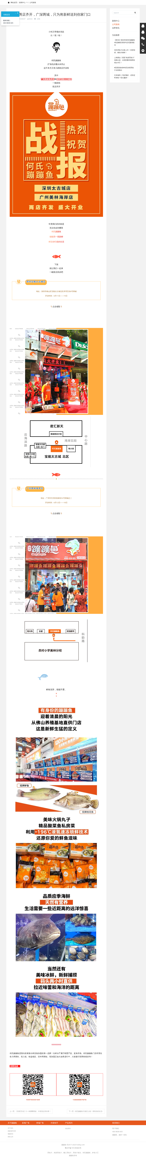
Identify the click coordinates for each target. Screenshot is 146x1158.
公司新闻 (33, 2)
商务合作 (10, 1137)
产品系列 (68, 1123)
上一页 (30, 1111)
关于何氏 (10, 1128)
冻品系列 (68, 1128)
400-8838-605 (117, 1131)
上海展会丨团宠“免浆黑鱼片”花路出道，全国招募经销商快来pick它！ (124, 60)
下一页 (86, 1111)
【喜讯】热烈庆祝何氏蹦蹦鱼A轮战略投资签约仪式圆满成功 (124, 42)
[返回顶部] (143, 51)
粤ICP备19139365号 (73, 1148)
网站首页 (14, 2)
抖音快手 (54, 1123)
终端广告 (40, 1123)
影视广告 (25, 1123)
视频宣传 (10, 1134)
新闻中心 (22, 2)
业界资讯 (115, 28)
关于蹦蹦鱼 (12, 1123)
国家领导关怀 (12, 1131)
